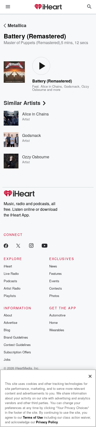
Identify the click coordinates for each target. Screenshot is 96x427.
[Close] (90, 376)
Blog (7, 330)
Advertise (10, 322)
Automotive (57, 315)
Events (54, 281)
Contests (55, 288)
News (53, 266)
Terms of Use (33, 417)
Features (55, 273)
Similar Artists (22, 103)
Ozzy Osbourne (35, 157)
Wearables (56, 330)
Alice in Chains (51, 86)
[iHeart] (48, 7)
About (8, 315)
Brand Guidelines (16, 337)
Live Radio (11, 273)
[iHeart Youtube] (45, 245)
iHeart (8, 266)
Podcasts (10, 281)
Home (53, 322)
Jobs (7, 359)
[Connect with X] (18, 245)
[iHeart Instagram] (31, 245)
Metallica (17, 25)
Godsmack (72, 86)
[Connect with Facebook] (6, 245)
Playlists (10, 295)
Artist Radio (12, 288)
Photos (54, 295)
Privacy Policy (47, 422)
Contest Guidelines (17, 344)
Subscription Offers (17, 352)
